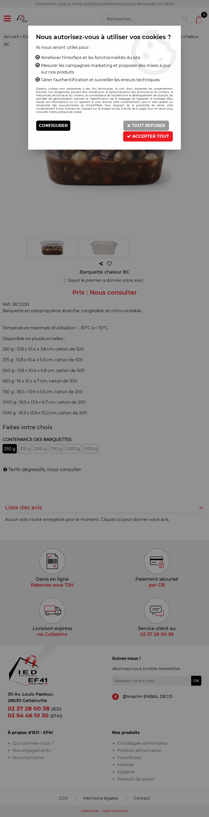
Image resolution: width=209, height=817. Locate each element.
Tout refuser (147, 125)
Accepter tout (150, 136)
